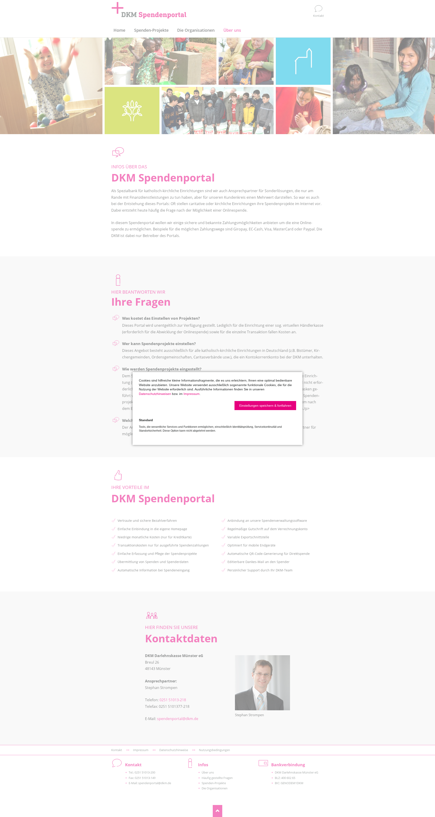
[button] (265, 405)
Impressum (192, 394)
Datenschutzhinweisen (155, 394)
